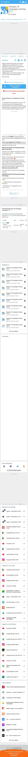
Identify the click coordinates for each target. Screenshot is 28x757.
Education (5, 60)
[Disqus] (14, 398)
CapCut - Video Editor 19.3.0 (13, 596)
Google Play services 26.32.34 (14, 613)
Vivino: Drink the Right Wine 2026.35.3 (15, 687)
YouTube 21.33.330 (11, 660)
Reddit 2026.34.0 (10, 607)
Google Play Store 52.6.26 (12, 538)
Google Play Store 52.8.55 (12, 549)
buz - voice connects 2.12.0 (13, 735)
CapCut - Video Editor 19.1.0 (13, 516)
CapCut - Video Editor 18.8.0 (13, 511)
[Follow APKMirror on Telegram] (17, 467)
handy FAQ (10, 215)
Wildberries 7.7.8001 (11, 724)
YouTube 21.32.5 (10, 543)
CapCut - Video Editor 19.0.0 (13, 522)
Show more (13, 193)
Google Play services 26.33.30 (14, 639)
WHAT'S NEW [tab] (5, 56)
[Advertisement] (14, 38)
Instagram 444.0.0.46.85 (12, 644)
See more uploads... (14, 331)
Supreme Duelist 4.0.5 (11, 650)
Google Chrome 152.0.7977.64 (14, 655)
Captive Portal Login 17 (12, 677)
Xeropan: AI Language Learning (14, 19)
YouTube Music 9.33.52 (12, 554)
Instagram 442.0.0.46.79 (12, 580)
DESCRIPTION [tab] (13, 56)
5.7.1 (5, 222)
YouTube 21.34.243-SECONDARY (11, 618)
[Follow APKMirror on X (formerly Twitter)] (4, 467)
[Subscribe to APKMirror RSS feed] (24, 467)
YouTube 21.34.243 (11, 586)
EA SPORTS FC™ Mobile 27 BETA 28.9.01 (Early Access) (13, 591)
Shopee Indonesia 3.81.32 (12, 714)
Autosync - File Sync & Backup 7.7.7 (15, 692)
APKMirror (6, 2)
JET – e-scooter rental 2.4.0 (13, 719)
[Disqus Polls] (14, 358)
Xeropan (13, 14)
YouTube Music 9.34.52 (12, 671)
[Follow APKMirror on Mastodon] (11, 467)
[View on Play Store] (19, 60)
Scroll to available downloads (15, 86)
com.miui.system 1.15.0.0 (12, 602)
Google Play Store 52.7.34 (12, 533)
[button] (15, 60)
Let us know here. (17, 748)
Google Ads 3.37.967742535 (13, 697)
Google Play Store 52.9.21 (12, 633)
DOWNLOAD (20, 56)
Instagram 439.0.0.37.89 (12, 560)
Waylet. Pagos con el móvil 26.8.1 (14, 708)
